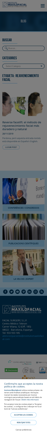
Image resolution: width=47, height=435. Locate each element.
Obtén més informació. (30, 399)
